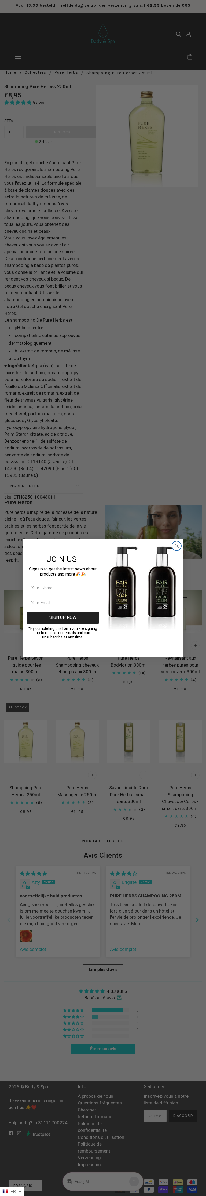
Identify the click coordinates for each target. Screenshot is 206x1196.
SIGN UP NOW (62, 617)
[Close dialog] (176, 546)
